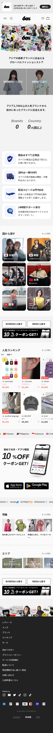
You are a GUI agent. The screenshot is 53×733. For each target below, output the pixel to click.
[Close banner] (2, 2)
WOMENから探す (14, 323)
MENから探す (39, 323)
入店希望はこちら (10, 680)
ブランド (6, 632)
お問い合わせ (8, 675)
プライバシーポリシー (12, 654)
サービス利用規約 (10, 659)
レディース (7, 622)
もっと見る (46, 233)
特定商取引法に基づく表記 (14, 670)
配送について (8, 665)
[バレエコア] (33, 563)
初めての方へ (8, 649)
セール (5, 642)
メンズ (5, 627)
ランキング (7, 637)
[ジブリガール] (12, 563)
